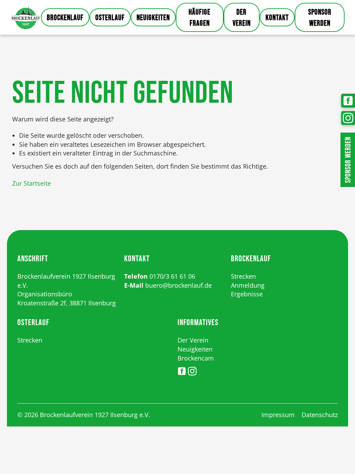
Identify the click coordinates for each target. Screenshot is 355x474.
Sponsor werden (319, 18)
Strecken (243, 276)
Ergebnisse (247, 294)
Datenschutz (320, 414)
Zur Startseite (31, 183)
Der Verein (242, 18)
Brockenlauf (65, 18)
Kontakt (277, 18)
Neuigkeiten (153, 18)
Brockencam (196, 358)
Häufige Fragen (199, 18)
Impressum (278, 414)
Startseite (25, 17)
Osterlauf (110, 18)
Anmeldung (248, 285)
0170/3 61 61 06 (172, 276)
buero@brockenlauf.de (178, 285)
